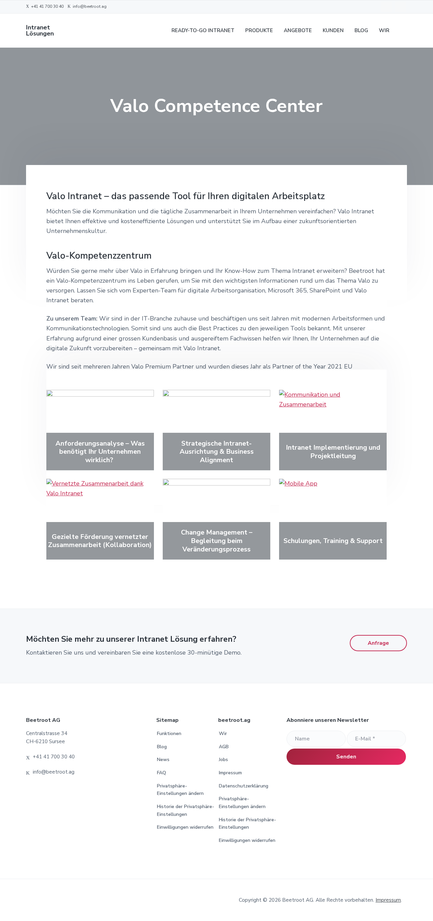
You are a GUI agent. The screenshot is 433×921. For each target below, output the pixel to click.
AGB (224, 746)
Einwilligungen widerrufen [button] (185, 827)
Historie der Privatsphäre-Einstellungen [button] (185, 810)
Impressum (230, 773)
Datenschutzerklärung (243, 786)
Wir (223, 733)
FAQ (161, 773)
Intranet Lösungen (40, 30)
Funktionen (169, 733)
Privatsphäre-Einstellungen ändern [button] (180, 790)
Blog (162, 746)
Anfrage (378, 643)
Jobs (223, 759)
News (163, 759)
